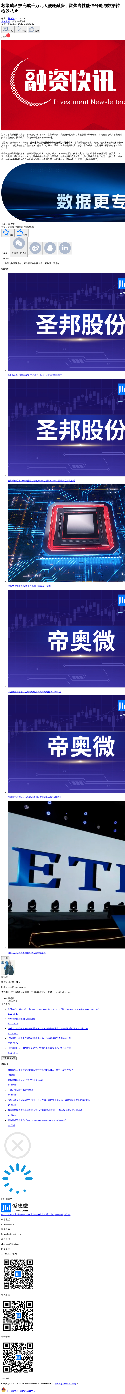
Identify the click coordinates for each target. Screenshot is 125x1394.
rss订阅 (67, 1214)
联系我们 (32, 1214)
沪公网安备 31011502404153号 (20, 1391)
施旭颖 (11, 18)
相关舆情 (5, 21)
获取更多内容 (9, 1058)
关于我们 (50, 1214)
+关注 (5, 958)
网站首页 (5, 1214)
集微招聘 (23, 1214)
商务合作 (59, 1214)
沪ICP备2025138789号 (65, 1383)
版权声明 (14, 1214)
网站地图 (41, 1214)
